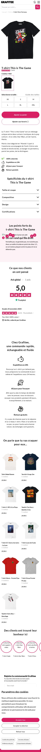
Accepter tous (20, 720)
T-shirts (10, 12)
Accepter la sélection (20, 726)
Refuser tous (20, 732)
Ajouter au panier (20, 115)
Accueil (5, 12)
